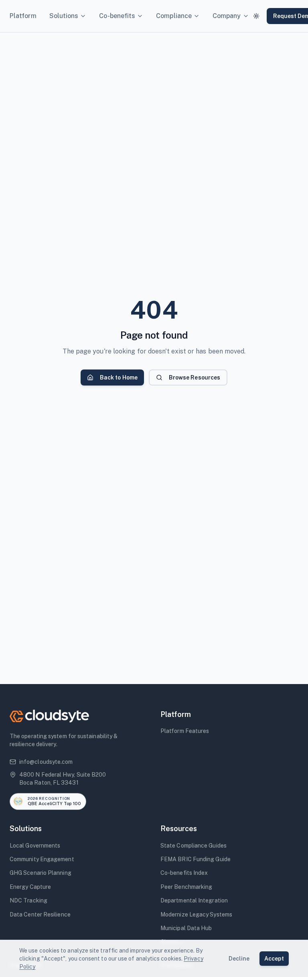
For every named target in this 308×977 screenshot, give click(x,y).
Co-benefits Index (184, 873)
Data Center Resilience (40, 914)
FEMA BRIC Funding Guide (195, 859)
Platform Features (184, 731)
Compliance (174, 16)
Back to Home (119, 377)
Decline (239, 958)
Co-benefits (117, 16)
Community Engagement (42, 859)
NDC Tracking (28, 900)
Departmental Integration (194, 900)
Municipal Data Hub (186, 928)
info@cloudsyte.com (46, 762)
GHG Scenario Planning (40, 873)
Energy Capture (30, 887)
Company (227, 16)
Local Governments (35, 845)
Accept (274, 958)
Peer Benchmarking (186, 887)
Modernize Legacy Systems (196, 914)
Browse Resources (194, 377)
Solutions (64, 16)
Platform (23, 16)
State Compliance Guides (193, 845)
